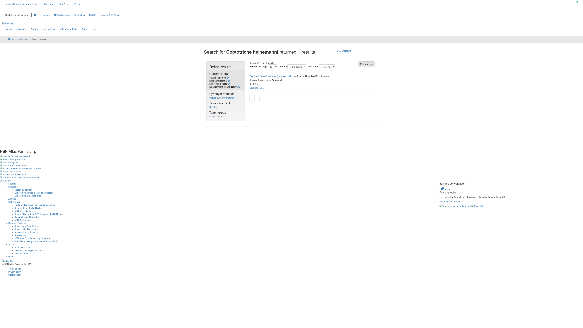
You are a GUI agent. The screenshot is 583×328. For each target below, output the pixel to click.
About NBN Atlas (22, 247)
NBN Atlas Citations (23, 210)
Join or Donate (21, 253)
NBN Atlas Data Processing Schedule (32, 238)
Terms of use (14, 268)
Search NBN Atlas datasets (27, 229)
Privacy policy (14, 271)
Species (8, 28)
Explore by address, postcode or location (34, 192)
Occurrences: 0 (256, 87)
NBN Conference (22, 220)
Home (11, 39)
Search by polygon (23, 189)
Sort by (283, 66)
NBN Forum (48, 3)
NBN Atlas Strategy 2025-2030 (29, 250)
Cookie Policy (14, 274)
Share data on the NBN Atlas (28, 207)
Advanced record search (26, 232)
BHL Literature (344, 50)
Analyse (34, 28)
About (84, 28)
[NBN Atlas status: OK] (577, 1)
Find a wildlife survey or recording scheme (34, 204)
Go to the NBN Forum (450, 201)
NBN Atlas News (62, 14)
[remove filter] (228, 77)
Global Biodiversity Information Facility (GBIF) (36, 241)
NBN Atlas (63, 3)
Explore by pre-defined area (27, 195)
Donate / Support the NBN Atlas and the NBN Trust (38, 213)
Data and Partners (68, 28)
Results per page (258, 66)
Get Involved (49, 28)
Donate (46, 14)
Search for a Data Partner (26, 226)
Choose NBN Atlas (110, 14)
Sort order (313, 66)
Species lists (20, 235)
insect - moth (215, 116)
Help (94, 28)
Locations (21, 28)
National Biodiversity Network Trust (21, 3)
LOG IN (76, 3)
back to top (5, 180)
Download (367, 63)
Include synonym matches (221, 97)
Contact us (79, 14)
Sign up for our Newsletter (26, 217)
